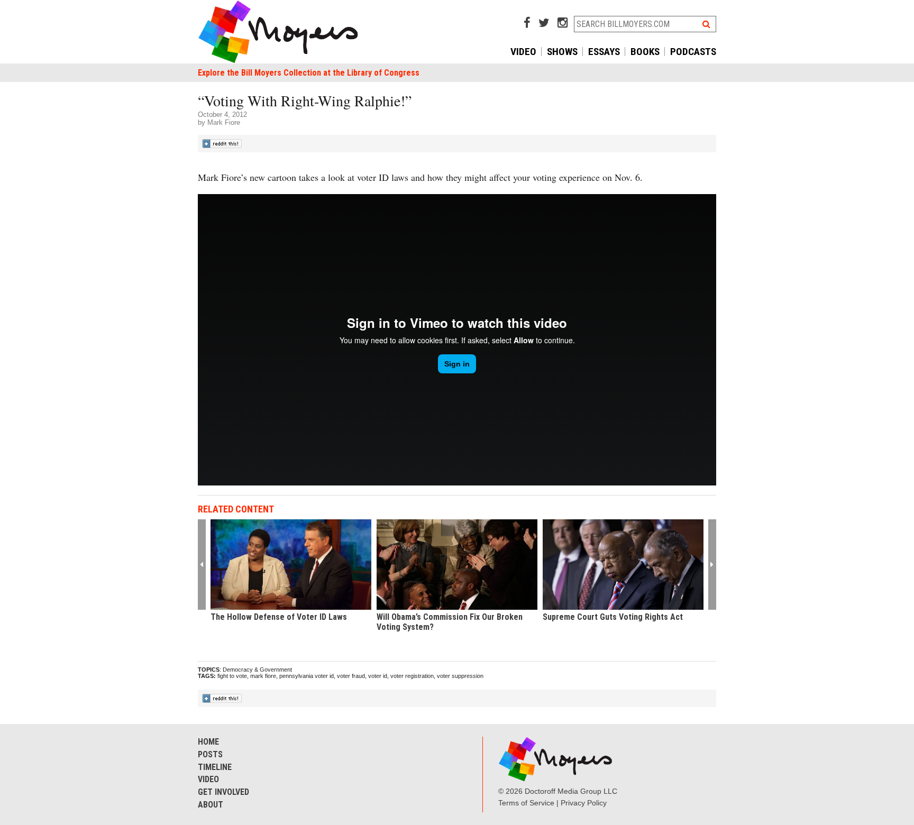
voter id (377, 676)
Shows (562, 51)
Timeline (215, 767)
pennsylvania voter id (306, 676)
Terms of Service (526, 803)
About (210, 805)
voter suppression (460, 676)
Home (208, 742)
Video (523, 51)
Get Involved (223, 792)
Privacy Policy (584, 803)
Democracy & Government (257, 669)
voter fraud (351, 676)
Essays (604, 51)
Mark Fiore (223, 122)
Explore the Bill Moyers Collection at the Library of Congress (308, 73)
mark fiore (263, 676)
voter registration (412, 676)
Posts (210, 754)
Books (645, 51)
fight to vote (232, 676)
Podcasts (693, 51)
